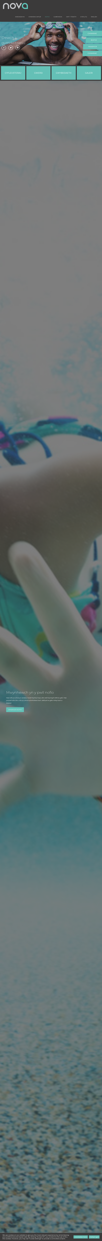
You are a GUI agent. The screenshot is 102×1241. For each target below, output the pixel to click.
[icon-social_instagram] (17, 47)
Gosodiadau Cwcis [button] (81, 1237)
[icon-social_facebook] (4, 47)
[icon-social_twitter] (11, 47)
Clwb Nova (58, 16)
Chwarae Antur (35, 16)
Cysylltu (83, 16)
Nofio (47, 16)
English (94, 16)
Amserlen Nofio (15, 709)
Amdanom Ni (20, 16)
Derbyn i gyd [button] (94, 1237)
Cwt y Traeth (71, 16)
